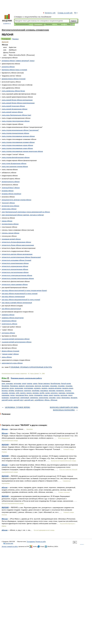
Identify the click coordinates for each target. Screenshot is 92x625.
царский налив (7, 400)
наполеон (54, 393)
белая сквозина (44, 383)
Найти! (73, 21)
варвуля (22, 386)
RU (75, 13)
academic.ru (7, 23)
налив (47, 393)
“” (20, 130)
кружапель (60, 390)
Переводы (49, 24)
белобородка (55, 383)
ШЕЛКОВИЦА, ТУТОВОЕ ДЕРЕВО (17, 407)
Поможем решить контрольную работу (26, 378)
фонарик (74, 397)
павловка (62, 393)
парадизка (5, 395)
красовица (44, 390)
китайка (11, 390)
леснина (68, 390)
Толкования (38, 24)
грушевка (61, 386)
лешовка (5, 393)
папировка (70, 393)
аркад (35, 383)
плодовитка (38, 395)
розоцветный (14, 397)
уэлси (58, 397)
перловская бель (22, 395)
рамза (45, 395)
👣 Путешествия (8, 543)
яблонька (53, 400)
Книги (59, 24)
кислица (5, 390)
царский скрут (18, 400)
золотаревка (28, 388)
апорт (24, 383)
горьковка (53, 386)
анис (3, 383)
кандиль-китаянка (54, 388)
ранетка (57, 395)
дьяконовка (19, 388)
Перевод (15, 39)
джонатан (5, 388)
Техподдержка (31, 541)
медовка (36, 393)
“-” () (18, 61)
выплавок (45, 386)
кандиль (44, 388)
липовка (12, 393)
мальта (29, 393)
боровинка (14, 386)
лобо (17, 393)
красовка (52, 390)
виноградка (30, 386)
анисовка (9, 383)
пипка (31, 395)
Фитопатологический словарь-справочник (23, 24)
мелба (42, 393)
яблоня (4, 465)
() (14, 70)
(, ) (23, 215)
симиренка (34, 397)
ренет (70, 395)
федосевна (65, 397)
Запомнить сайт (50, 13)
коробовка (35, 390)
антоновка (17, 383)
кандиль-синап (67, 388)
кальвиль (37, 388)
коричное (27, 390)
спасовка (52, 397)
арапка (29, 383)
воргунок (38, 386)
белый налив (66, 383)
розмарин (5, 397)
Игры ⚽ (69, 24)
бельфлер (5, 386)
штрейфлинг (39, 400)
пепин (12, 395)
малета (23, 393)
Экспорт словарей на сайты (10, 546)
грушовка (69, 386)
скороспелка (43, 397)
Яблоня (5, 429)
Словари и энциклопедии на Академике (32, 17)
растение (63, 395)
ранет (51, 395)
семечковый (24, 397)
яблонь (47, 400)
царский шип (29, 400)
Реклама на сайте (41, 541)
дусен (12, 388)
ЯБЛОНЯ (5, 445)
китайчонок (19, 390)
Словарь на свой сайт (65, 13)
